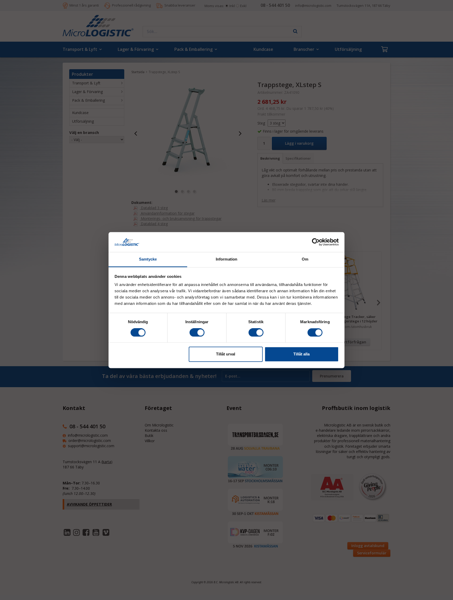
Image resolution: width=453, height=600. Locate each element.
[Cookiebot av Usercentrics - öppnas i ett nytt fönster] (316, 242)
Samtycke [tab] (148, 259)
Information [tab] (226, 259)
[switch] (197, 332)
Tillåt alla (301, 354)
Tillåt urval (225, 354)
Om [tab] (305, 259)
